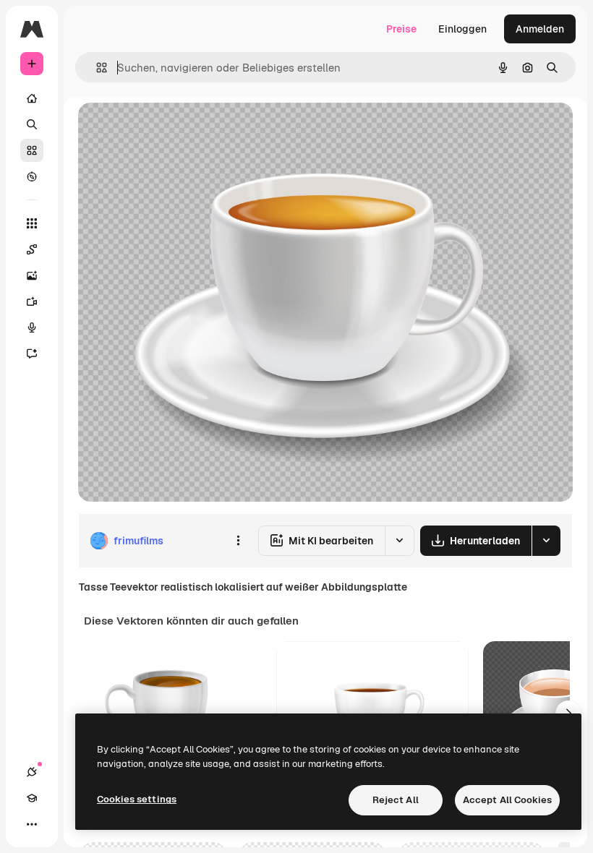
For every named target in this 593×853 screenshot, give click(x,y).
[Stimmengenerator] (31, 327)
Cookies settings (136, 799)
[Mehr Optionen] (237, 540)
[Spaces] (31, 249)
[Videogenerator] (31, 301)
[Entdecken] (31, 176)
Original (170, 130)
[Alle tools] (31, 223)
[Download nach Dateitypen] (546, 541)
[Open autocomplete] (96, 67)
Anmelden (540, 28)
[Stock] (31, 150)
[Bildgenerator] (31, 275)
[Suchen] (31, 124)
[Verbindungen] (31, 772)
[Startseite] (31, 98)
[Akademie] (31, 798)
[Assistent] (31, 353)
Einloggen (462, 28)
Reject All (395, 800)
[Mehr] (31, 824)
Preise (401, 28)
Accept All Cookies (507, 800)
